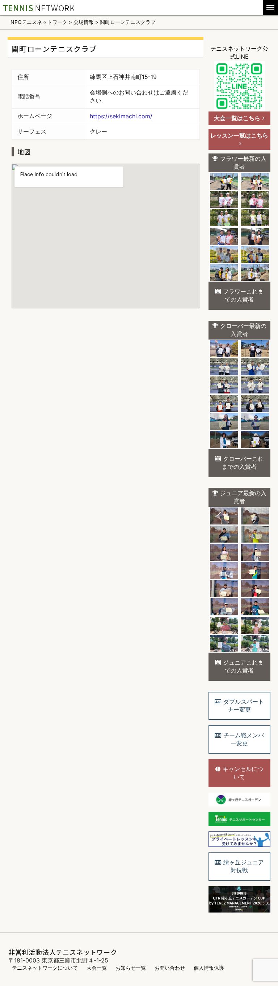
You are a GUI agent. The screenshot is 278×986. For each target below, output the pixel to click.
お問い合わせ (170, 968)
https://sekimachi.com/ (121, 116)
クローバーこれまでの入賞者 (243, 462)
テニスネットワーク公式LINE (239, 52)
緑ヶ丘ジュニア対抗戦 (243, 866)
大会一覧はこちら (237, 118)
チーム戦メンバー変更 (243, 739)
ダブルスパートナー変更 (243, 705)
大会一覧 (97, 968)
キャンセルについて (243, 772)
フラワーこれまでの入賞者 (243, 295)
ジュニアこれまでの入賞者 (243, 666)
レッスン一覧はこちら (239, 135)
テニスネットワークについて (45, 968)
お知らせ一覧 (130, 968)
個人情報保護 (209, 968)
